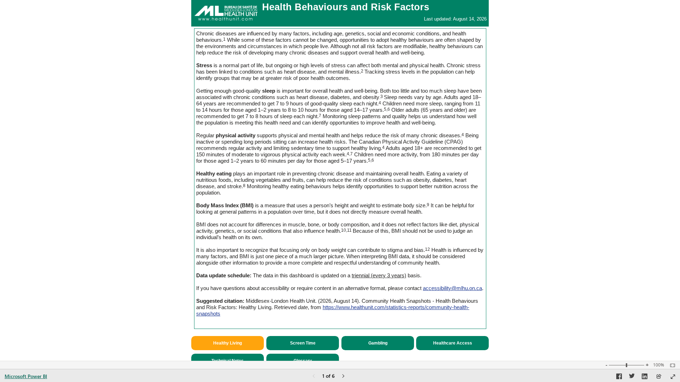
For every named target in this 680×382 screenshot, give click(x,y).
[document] (340, 13)
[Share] (659, 377)
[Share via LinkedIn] (644, 377)
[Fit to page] (671, 365)
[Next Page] (343, 377)
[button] (227, 343)
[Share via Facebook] (619, 377)
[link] (302, 343)
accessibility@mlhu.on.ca (452, 288)
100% (658, 365)
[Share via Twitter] (632, 377)
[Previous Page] (313, 377)
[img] (226, 13)
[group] (340, 13)
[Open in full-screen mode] (673, 376)
